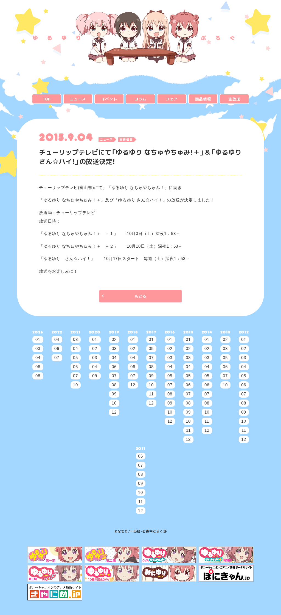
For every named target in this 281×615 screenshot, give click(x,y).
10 (75, 384)
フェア (172, 99)
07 (56, 357)
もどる (140, 296)
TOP (47, 99)
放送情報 (126, 140)
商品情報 (203, 99)
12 (114, 412)
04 (37, 357)
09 (94, 375)
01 (37, 339)
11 (151, 394)
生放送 (234, 99)
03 (37, 348)
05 (75, 357)
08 (37, 375)
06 (37, 366)
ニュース (78, 99)
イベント (109, 99)
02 (94, 348)
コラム (140, 99)
